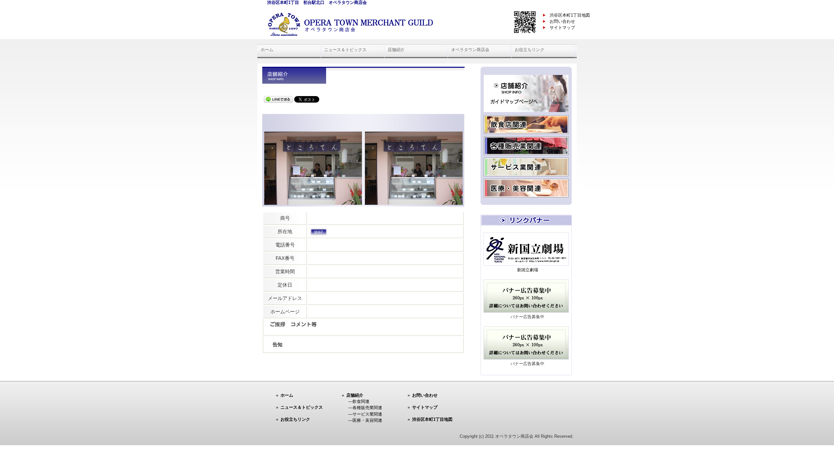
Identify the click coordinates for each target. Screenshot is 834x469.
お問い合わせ (562, 21)
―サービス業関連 (365, 414)
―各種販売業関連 (365, 407)
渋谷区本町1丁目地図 (570, 15)
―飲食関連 (358, 401)
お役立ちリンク (529, 49)
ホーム (267, 49)
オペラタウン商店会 (470, 49)
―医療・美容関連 (365, 420)
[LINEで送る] (278, 98)
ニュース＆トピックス (345, 49)
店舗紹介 (396, 49)
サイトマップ (562, 27)
